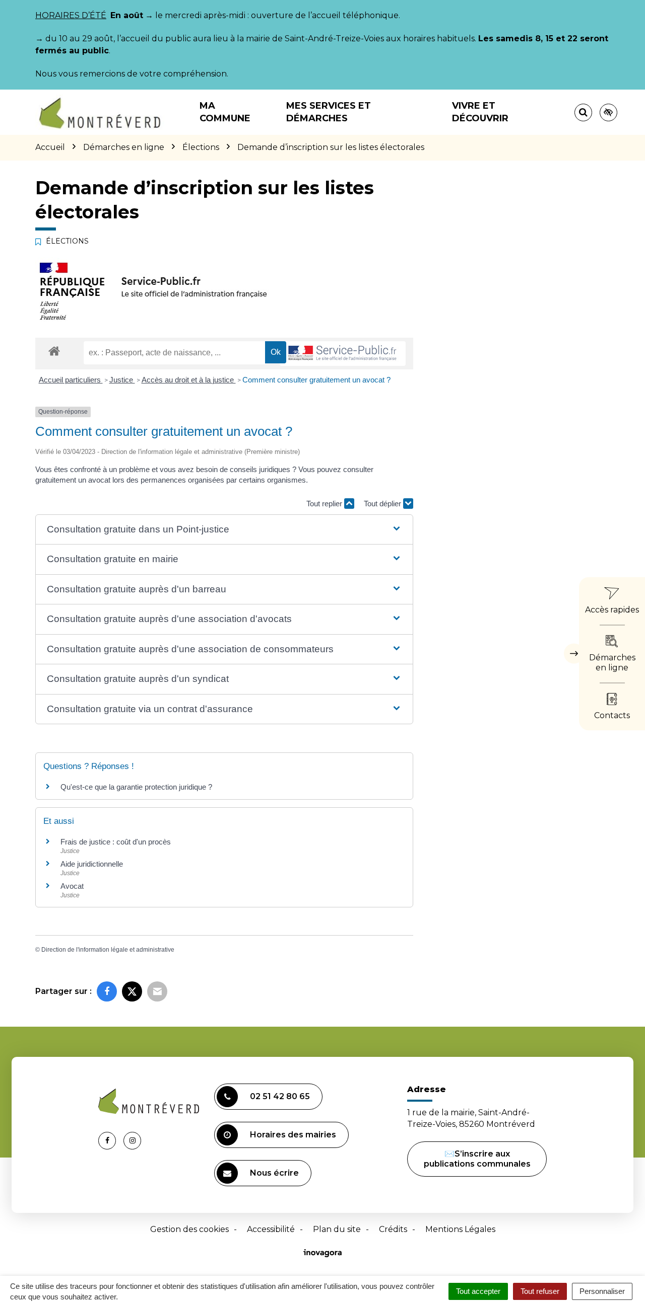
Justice (122, 379)
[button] (224, 530)
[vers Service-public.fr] (343, 353)
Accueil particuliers (71, 379)
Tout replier (325, 503)
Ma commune (225, 112)
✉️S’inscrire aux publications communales (477, 1159)
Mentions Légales (460, 1229)
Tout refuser (540, 1291)
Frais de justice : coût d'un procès (115, 841)
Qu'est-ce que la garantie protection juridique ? (136, 787)
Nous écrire (274, 1173)
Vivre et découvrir (480, 112)
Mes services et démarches (328, 112)
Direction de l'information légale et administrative (107, 949)
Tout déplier (383, 503)
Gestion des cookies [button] (189, 1229)
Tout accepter (478, 1291)
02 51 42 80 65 (280, 1096)
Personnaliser (602, 1291)
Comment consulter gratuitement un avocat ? (316, 379)
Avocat (72, 886)
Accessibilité (271, 1229)
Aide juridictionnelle (91, 864)
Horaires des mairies (293, 1134)
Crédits (393, 1229)
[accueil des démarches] (54, 350)
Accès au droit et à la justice (189, 379)
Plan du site (337, 1229)
